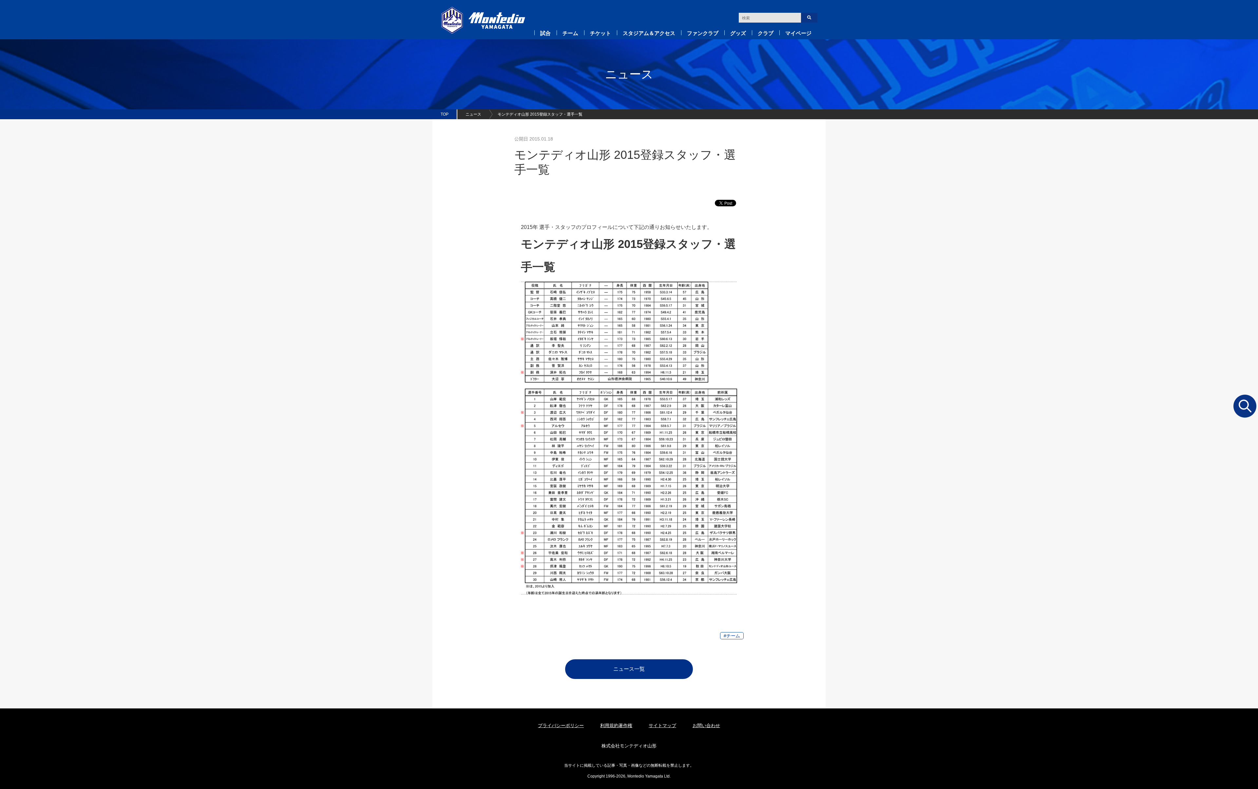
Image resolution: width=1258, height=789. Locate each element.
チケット (600, 33)
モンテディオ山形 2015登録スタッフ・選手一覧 (540, 114)
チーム (570, 33)
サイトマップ (662, 725)
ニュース (473, 114)
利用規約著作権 (616, 725)
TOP (444, 114)
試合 (545, 33)
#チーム (732, 635)
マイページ (798, 33)
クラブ (765, 33)
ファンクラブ (702, 33)
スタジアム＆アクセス (649, 33)
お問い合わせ (706, 725)
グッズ (738, 33)
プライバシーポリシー (561, 725)
